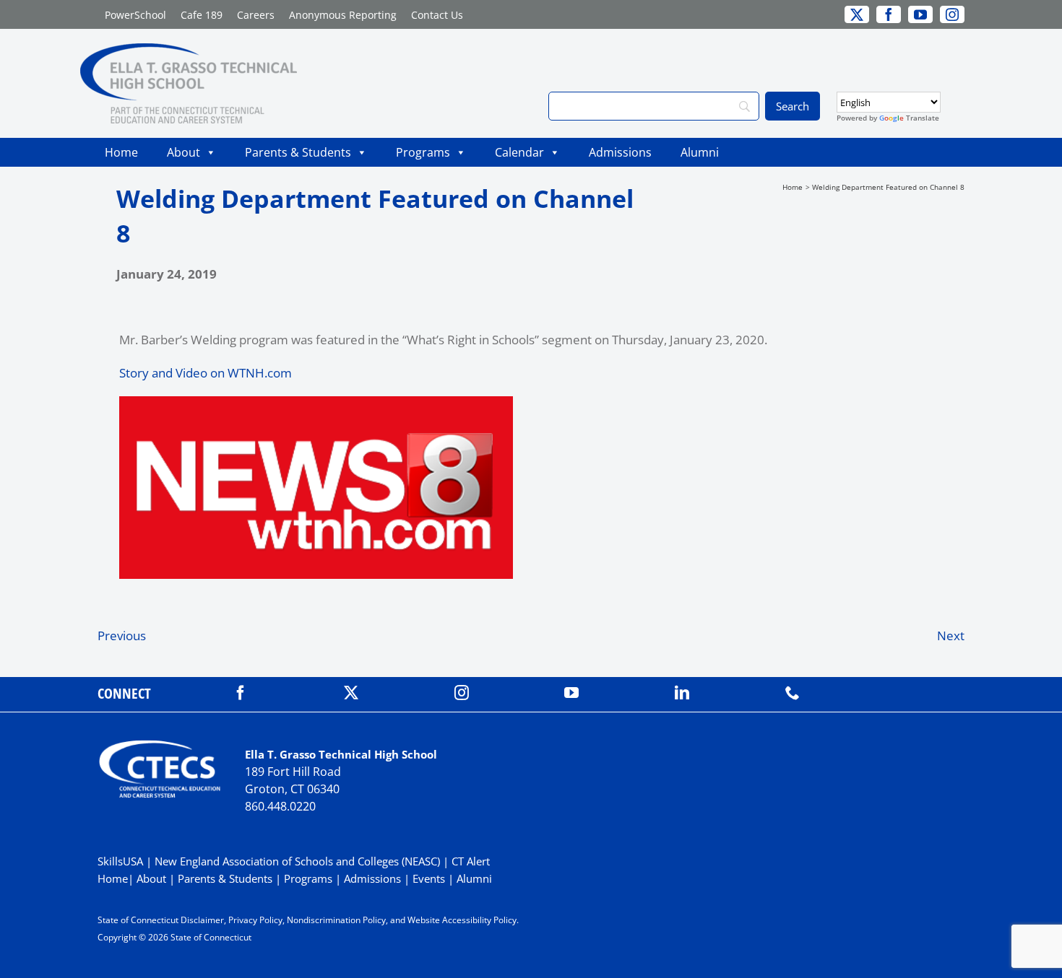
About (183, 152)
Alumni (700, 152)
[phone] (792, 693)
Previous (122, 635)
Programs (423, 152)
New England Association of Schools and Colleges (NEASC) (297, 861)
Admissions (620, 152)
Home (121, 152)
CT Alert (471, 861)
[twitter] (351, 693)
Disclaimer (202, 920)
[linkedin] (682, 693)
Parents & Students (298, 152)
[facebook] (240, 693)
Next (950, 635)
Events (429, 878)
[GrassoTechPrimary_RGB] (188, 49)
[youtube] (571, 693)
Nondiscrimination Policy (336, 920)
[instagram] (461, 693)
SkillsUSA (122, 861)
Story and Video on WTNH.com (205, 372)
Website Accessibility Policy (462, 920)
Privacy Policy (255, 920)
